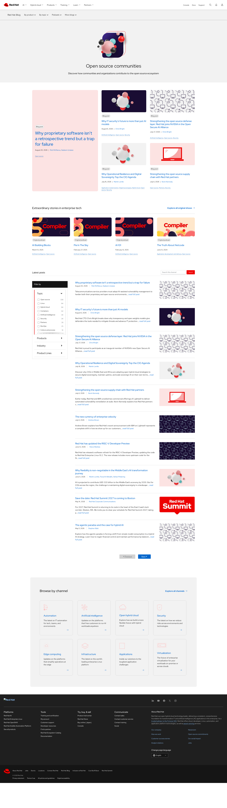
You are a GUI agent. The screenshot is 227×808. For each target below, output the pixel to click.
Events (33, 771)
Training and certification (50, 716)
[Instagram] (175, 701)
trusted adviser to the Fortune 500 (164, 721)
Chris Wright (119, 129)
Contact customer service (123, 719)
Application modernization (110, 188)
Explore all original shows (179, 208)
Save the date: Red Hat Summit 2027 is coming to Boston (105, 498)
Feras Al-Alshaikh (106, 477)
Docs (194, 5)
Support (202, 5)
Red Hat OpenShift (11, 722)
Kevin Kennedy (167, 182)
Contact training (120, 722)
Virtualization (164, 653)
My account (45, 719)
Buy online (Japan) (85, 722)
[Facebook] (164, 701)
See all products (9, 729)
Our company (156, 730)
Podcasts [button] (55, 15)
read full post (134, 294)
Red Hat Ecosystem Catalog (51, 733)
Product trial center (85, 716)
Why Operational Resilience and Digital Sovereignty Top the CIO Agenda (112, 363)
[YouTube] (158, 701)
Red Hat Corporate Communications (102, 501)
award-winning (188, 723)
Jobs (190, 743)
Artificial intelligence (108, 135)
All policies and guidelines (46, 778)
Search (191, 272)
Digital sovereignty (125, 188)
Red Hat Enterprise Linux (13, 719)
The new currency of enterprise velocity (95, 416)
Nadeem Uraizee (67, 150)
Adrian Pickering (119, 477)
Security (127, 135)
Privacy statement (18, 778)
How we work (156, 734)
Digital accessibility (63, 778)
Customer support (47, 722)
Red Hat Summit (107, 771)
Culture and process (47, 330)
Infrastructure (88, 654)
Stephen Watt (93, 528)
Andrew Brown (93, 420)
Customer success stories (160, 738)
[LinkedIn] (152, 701)
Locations (41, 771)
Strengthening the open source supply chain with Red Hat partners (109, 389)
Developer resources (48, 726)
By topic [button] (42, 15)
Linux (42, 303)
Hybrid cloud (136, 188)
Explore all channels (174, 591)
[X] (169, 701)
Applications (125, 654)
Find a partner (46, 729)
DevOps (43, 326)
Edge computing (52, 654)
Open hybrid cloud (129, 615)
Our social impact (194, 738)
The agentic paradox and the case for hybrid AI (99, 525)
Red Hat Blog (14, 14)
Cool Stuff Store (93, 771)
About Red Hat (17, 771)
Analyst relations (157, 743)
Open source (39, 156)
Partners (161, 188)
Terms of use (31, 778)
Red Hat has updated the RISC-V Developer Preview (102, 443)
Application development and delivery (169, 254)
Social (116, 726)
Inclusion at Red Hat (79, 771)
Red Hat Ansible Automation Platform (17, 726)
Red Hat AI (8, 716)
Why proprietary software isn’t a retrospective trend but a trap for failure (112, 282)
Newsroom (192, 730)
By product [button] (29, 15)
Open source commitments (198, 734)
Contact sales (119, 716)
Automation (50, 615)
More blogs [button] (69, 15)
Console (186, 5)
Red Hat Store (83, 719)
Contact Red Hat (52, 771)
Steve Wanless (94, 447)
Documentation (46, 736)
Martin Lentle (119, 182)
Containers (44, 311)
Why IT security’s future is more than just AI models (101, 309)
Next (143, 556)
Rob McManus (55, 150)
